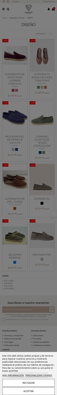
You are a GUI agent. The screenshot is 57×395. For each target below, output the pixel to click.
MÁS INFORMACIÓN (13, 375)
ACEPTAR (28, 391)
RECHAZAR (28, 383)
